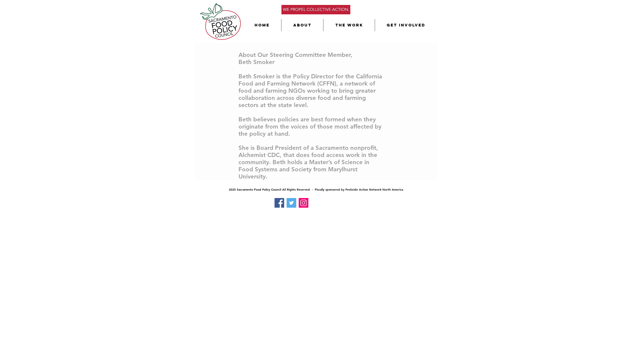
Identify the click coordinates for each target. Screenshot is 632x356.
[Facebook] (279, 203)
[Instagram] (303, 203)
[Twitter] (291, 203)
